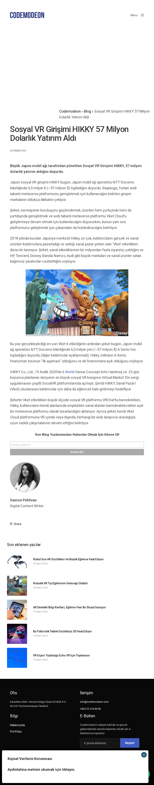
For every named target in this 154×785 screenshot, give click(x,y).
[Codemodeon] (27, 15)
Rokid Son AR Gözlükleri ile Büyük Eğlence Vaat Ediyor (68, 559)
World (69, 372)
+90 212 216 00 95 (90, 708)
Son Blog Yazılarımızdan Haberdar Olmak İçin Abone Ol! (77, 434)
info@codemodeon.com (94, 701)
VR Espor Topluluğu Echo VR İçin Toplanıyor (61, 655)
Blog (87, 111)
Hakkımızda (17, 725)
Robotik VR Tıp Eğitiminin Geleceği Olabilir (60, 583)
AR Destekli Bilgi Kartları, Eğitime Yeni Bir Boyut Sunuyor (69, 607)
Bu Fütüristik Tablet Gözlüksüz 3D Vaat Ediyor (62, 631)
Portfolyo (16, 731)
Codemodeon (70, 111)
